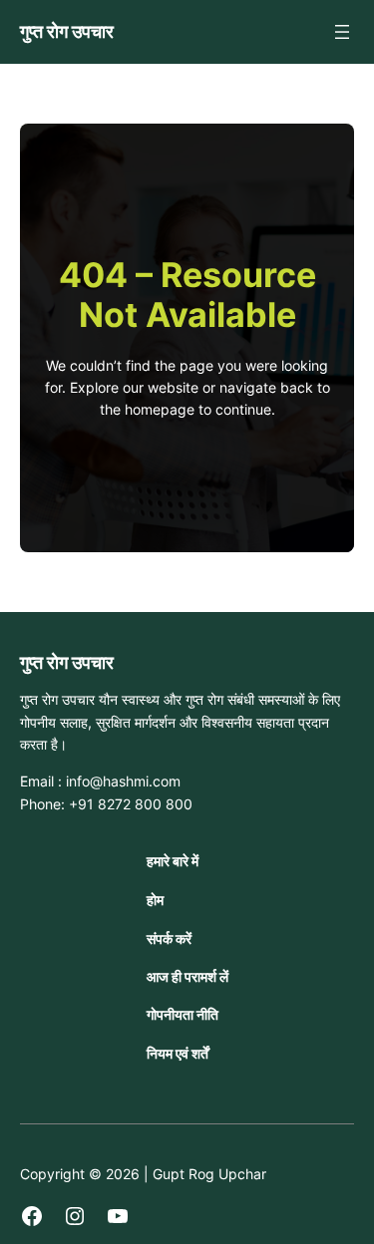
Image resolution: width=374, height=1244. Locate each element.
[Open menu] (342, 32)
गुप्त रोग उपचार (67, 31)
